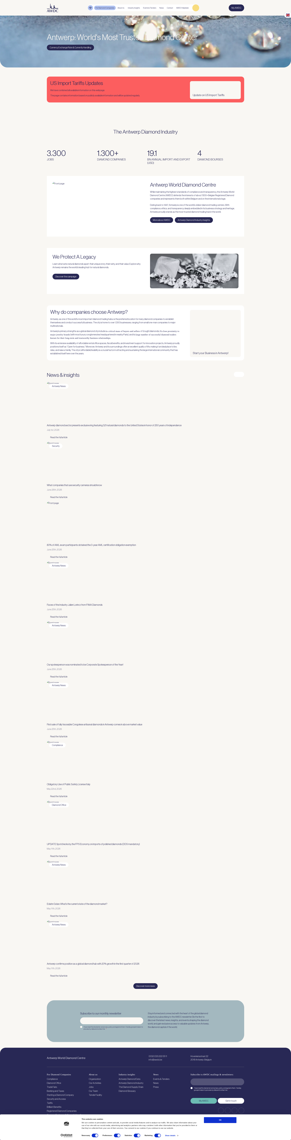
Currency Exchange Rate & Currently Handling (70, 47)
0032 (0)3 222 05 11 (158, 1056)
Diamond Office (54, 1083)
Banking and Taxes (55, 1091)
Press (156, 1087)
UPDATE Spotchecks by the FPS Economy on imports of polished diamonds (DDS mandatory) (93, 844)
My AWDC (203, 1101)
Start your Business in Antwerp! (210, 353)
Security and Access (56, 1099)
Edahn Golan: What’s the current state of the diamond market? (77, 904)
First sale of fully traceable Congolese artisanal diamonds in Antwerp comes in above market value (94, 724)
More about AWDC (161, 220)
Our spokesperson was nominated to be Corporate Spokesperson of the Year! (85, 664)
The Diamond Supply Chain (131, 1087)
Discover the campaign (65, 276)
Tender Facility (95, 1095)
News (156, 1083)
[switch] (117, 1135)
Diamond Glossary (127, 1091)
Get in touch (231, 1101)
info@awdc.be (155, 1059)
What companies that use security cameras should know (74, 485)
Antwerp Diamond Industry (131, 1083)
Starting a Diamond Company (60, 1095)
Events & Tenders (161, 1079)
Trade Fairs (52, 1087)
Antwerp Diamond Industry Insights (194, 220)
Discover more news (145, 986)
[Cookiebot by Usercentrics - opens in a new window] (67, 1135)
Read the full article (58, 437)
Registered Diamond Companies (62, 1111)
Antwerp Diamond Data (129, 1079)
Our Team (93, 1091)
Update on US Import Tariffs (208, 95)
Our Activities (95, 1083)
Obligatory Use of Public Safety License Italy (68, 784)
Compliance (52, 1079)
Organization (95, 1079)
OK (220, 1120)
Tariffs (50, 1103)
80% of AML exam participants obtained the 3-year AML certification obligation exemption (91, 545)
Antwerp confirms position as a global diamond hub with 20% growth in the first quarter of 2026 (93, 963)
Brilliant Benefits (54, 1107)
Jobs (91, 1087)
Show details (170, 1135)
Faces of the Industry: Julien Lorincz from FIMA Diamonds (75, 604)
